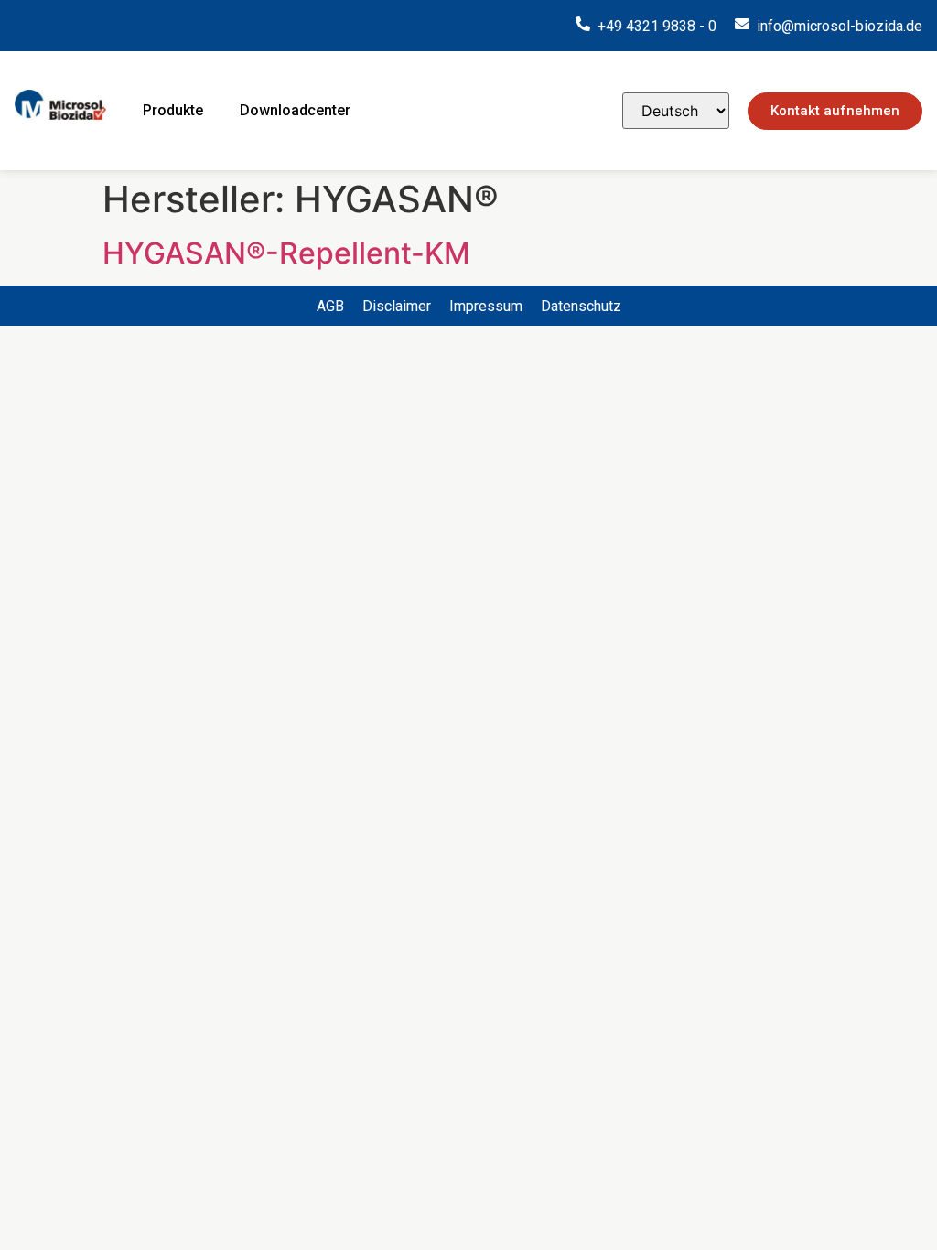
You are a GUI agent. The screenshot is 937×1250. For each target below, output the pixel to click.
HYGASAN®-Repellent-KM (286, 253)
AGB (330, 306)
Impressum (485, 306)
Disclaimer (396, 306)
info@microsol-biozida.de (839, 26)
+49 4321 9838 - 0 (657, 26)
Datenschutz (581, 306)
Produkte (173, 110)
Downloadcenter (295, 110)
